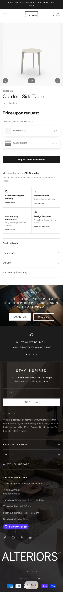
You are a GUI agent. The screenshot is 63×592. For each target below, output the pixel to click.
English (30, 572)
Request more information (31, 159)
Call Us (44, 317)
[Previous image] (5, 80)
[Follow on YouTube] (30, 537)
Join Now (31, 402)
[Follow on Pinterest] (21, 537)
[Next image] (57, 80)
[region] (31, 341)
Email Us (19, 317)
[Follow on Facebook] (4, 537)
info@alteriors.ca (11, 493)
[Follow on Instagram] (13, 537)
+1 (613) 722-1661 (11, 489)
